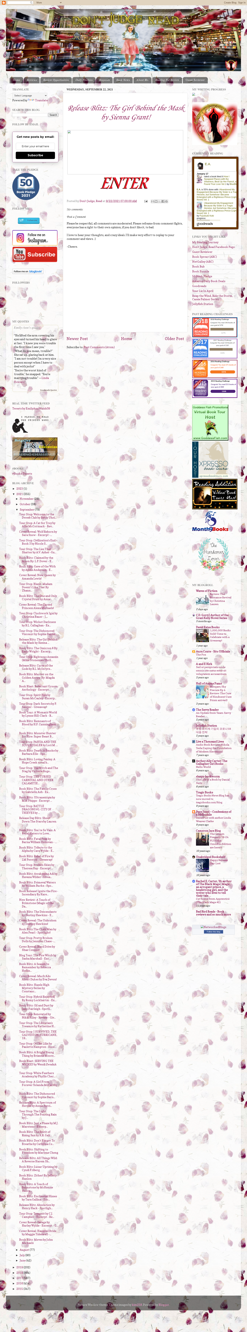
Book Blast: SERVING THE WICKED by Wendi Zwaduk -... (38, 1064)
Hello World (203, 766)
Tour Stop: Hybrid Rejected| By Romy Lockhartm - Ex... (37, 998)
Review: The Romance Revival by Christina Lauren (220, 599)
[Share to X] (159, 201)
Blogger (164, 1304)
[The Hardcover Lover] (213, 571)
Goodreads (199, 286)
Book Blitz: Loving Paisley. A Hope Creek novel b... (37, 761)
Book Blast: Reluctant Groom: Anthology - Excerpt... (38, 688)
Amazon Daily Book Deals (208, 281)
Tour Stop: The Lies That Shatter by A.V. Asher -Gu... (37, 550)
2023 (20, 488)
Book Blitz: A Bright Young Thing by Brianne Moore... (37, 1054)
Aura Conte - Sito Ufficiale (213, 651)
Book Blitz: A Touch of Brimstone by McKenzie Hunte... (36, 1187)
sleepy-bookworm (208, 776)
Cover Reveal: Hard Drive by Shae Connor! (37, 948)
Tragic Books (204, 792)
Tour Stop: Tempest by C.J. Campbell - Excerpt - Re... (36, 1215)
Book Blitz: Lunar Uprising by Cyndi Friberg (38, 1168)
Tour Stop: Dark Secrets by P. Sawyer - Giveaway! (38, 705)
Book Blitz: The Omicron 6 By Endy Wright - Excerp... (38, 649)
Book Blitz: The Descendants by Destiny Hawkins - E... (37, 913)
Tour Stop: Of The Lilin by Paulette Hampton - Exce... (37, 1045)
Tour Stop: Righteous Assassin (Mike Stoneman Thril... (38, 658)
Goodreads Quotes (48, 390)
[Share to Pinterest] (166, 201)
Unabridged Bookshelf (210, 857)
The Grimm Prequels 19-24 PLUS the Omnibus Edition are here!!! (220, 840)
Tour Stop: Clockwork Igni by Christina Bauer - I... (38, 615)
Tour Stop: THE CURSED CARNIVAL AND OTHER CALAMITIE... (36, 780)
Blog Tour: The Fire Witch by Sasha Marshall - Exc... (37, 957)
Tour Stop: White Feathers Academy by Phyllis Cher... (37, 1074)
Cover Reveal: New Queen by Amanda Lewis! (37, 576)
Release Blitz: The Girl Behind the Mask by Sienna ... (38, 641)
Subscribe (35, 155)
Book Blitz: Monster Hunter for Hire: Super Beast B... (37, 734)
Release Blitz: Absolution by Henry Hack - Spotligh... (37, 1206)
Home (16, 80)
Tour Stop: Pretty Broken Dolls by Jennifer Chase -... (37, 939)
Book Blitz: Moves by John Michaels (36, 1241)
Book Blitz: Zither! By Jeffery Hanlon (38, 1177)
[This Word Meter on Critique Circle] (193, 94)
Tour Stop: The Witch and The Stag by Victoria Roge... (38, 769)
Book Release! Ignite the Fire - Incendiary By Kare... (38, 892)
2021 (20, 494)
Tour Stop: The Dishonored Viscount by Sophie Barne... (38, 632)
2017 (20, 1278)
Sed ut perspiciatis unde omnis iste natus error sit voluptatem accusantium (211, 670)
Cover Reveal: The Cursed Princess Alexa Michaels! (36, 606)
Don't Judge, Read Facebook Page (213, 247)
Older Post (174, 338)
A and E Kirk (204, 664)
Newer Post (77, 338)
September (27, 509)
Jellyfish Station (202, 304)
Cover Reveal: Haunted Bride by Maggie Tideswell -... (37, 1232)
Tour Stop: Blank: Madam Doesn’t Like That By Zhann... (35, 587)
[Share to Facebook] (163, 201)
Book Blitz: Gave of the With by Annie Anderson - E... (37, 568)
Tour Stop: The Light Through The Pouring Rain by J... (38, 1115)
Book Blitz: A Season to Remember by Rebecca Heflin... (35, 967)
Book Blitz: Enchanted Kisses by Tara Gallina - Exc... (38, 1198)
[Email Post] (145, 201)
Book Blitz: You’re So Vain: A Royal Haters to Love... (37, 831)
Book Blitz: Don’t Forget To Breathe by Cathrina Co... (37, 1142)
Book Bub (198, 266)
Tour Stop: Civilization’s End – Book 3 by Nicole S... (38, 542)
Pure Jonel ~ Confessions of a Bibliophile (213, 813)
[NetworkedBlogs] (213, 927)
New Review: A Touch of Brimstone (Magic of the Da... (36, 903)
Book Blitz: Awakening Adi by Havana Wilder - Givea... (38, 875)
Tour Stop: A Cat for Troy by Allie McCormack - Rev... (37, 524)
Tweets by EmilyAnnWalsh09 (31, 408)
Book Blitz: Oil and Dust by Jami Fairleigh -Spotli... (36, 1007)
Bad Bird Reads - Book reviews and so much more (213, 913)
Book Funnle (200, 271)
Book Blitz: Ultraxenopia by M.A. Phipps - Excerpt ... (37, 799)
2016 (20, 1283)
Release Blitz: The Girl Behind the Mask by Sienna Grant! (125, 113)
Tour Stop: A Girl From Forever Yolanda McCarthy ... (38, 1085)
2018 (20, 1272)
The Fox (201, 654)
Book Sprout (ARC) (204, 256)
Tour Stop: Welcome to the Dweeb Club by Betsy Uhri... (37, 516)
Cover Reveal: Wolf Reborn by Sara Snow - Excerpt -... (38, 533)
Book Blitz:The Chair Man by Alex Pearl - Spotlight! (37, 931)
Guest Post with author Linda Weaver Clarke (213, 819)
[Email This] (152, 201)
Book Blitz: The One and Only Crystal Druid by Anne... (38, 597)
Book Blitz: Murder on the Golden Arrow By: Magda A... (37, 678)
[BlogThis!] (156, 201)
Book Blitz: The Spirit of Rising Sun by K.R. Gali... (35, 1133)
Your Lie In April (202, 291)
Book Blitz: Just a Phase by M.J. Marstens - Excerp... (38, 1124)
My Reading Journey (205, 242)
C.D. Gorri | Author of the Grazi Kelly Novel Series (212, 616)
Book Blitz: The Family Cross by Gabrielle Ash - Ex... (38, 790)
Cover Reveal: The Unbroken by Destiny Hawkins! (37, 922)
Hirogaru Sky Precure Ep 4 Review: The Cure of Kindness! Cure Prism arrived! (221, 693)
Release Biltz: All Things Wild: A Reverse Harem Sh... (38, 1159)
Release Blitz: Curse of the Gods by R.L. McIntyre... (36, 667)
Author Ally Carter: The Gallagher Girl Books (211, 762)
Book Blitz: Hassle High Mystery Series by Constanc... (34, 988)
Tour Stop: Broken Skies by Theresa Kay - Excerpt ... (36, 866)
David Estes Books (208, 627)
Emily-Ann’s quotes (27, 327)
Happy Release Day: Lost (219, 861)
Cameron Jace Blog (208, 830)
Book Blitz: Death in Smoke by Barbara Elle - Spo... (38, 752)
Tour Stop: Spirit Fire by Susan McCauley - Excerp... (37, 696)
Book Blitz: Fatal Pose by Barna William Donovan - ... (38, 840)
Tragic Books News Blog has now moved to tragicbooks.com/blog (212, 799)
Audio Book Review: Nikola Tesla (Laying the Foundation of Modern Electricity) (214, 748)
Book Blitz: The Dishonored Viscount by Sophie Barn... (37, 1095)
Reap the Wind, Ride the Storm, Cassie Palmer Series (212, 297)
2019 (20, 1267)
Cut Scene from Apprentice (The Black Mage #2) (213, 900)
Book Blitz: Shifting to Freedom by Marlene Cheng (38, 1151)
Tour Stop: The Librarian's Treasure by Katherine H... (37, 1024)
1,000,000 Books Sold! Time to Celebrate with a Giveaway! (220, 635)
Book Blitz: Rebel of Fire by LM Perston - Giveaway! (36, 857)
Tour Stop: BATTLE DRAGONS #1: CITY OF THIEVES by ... (35, 809)
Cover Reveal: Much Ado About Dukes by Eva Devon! (38, 977)
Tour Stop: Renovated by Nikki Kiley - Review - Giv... (37, 1015)
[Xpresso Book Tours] (210, 476)
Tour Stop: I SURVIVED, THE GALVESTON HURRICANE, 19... (38, 1035)
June (23, 1260)
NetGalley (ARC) (202, 261)
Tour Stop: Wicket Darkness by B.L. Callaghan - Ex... (37, 623)
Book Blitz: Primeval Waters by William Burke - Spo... (37, 884)
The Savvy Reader (207, 709)
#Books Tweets (22, 473)
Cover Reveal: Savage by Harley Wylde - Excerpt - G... (38, 1224)
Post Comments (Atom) (99, 347)
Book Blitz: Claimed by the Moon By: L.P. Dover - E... (36, 559)
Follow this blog (213, 932)
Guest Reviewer (195, 80)
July (22, 1255)
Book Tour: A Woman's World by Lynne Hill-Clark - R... (38, 714)
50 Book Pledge (202, 276)
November (27, 498)
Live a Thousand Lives (210, 741)
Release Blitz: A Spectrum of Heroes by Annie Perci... (37, 1104)
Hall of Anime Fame (209, 683)
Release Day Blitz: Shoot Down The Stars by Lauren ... (37, 821)
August (25, 1250)
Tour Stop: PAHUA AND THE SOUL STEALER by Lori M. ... (38, 743)
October (25, 504)
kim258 (137, 1304)
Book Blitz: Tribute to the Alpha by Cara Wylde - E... (36, 849)
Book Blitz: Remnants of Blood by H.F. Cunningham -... (37, 724)
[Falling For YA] (35, 459)
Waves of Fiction (206, 591)
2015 (20, 1289)
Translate (41, 100)
